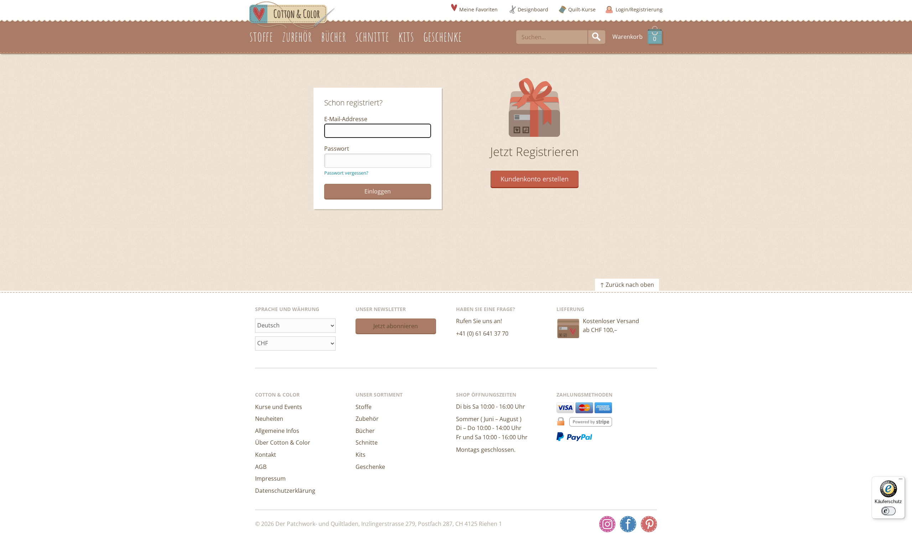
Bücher (365, 431)
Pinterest (649, 524)
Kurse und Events (278, 407)
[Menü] (900, 480)
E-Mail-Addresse (345, 119)
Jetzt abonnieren (395, 326)
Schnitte (367, 442)
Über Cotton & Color (282, 442)
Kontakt (265, 455)
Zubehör (367, 419)
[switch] (888, 511)
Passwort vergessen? (346, 173)
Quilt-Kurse (582, 9)
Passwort (336, 148)
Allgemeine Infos (277, 431)
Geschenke (370, 467)
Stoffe (364, 407)
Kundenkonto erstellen (535, 179)
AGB (260, 467)
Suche (596, 37)
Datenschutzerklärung (285, 491)
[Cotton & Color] (292, 14)
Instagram (607, 524)
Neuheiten (269, 419)
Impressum (270, 478)
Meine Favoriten (478, 9)
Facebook (628, 524)
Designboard (533, 9)
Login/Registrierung (639, 9)
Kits (361, 455)
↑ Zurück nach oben (627, 285)
